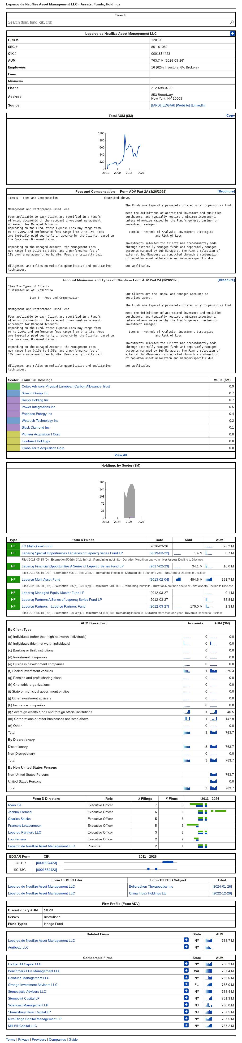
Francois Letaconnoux (24, 825)
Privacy (23, 1039)
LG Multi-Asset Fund (37, 546)
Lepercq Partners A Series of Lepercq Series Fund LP (62, 599)
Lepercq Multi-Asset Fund (41, 579)
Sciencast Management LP (28, 1005)
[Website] (183, 105)
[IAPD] (156, 105)
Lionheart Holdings (36, 441)
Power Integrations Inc (38, 407)
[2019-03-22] (159, 553)
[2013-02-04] (159, 579)
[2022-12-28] (222, 893)
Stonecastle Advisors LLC (27, 991)
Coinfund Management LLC (28, 978)
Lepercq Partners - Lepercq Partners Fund (54, 606)
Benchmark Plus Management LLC (34, 971)
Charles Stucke (19, 819)
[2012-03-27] (159, 606)
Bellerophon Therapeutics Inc (151, 886)
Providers (39, 1039)
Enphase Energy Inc (37, 414)
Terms (10, 1039)
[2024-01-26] (222, 886)
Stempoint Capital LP (23, 998)
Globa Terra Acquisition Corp (43, 448)
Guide (73, 1039)
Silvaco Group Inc (35, 393)
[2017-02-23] (159, 566)
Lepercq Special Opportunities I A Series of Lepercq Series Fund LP (72, 553)
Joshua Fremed (20, 812)
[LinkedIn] (198, 105)
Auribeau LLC (18, 947)
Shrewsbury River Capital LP (29, 1012)
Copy (230, 115)
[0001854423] (46, 863)
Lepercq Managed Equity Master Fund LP (53, 593)
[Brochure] (226, 191)
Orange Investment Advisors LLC (32, 985)
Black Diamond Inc (36, 427)
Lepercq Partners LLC (24, 832)
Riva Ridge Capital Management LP (34, 1019)
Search (120, 15)
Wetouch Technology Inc (40, 420)
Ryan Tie (14, 805)
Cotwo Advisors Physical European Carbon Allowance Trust (66, 386)
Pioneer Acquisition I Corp (41, 434)
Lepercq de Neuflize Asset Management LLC (41, 846)
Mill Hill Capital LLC (22, 1026)
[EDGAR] (168, 105)
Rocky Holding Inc (35, 400)
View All (121, 455)
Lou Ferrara (17, 839)
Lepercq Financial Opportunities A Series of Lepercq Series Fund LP (73, 566)
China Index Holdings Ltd (148, 893)
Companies (57, 1039)
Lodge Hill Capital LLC (24, 964)
